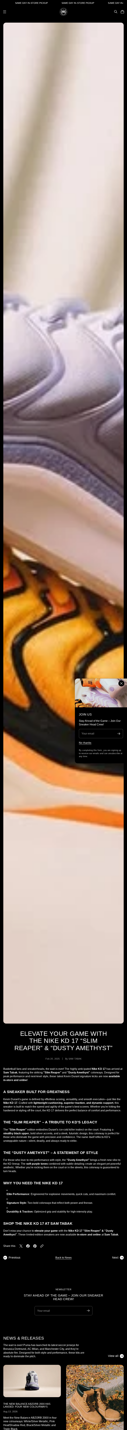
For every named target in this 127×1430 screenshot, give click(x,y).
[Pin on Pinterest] (35, 1246)
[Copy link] (42, 1246)
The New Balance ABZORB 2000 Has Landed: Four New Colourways (27, 1405)
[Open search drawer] (115, 11)
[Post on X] (21, 1246)
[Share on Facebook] (28, 1246)
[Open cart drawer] (122, 11)
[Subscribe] (119, 733)
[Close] (121, 683)
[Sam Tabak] (63, 12)
